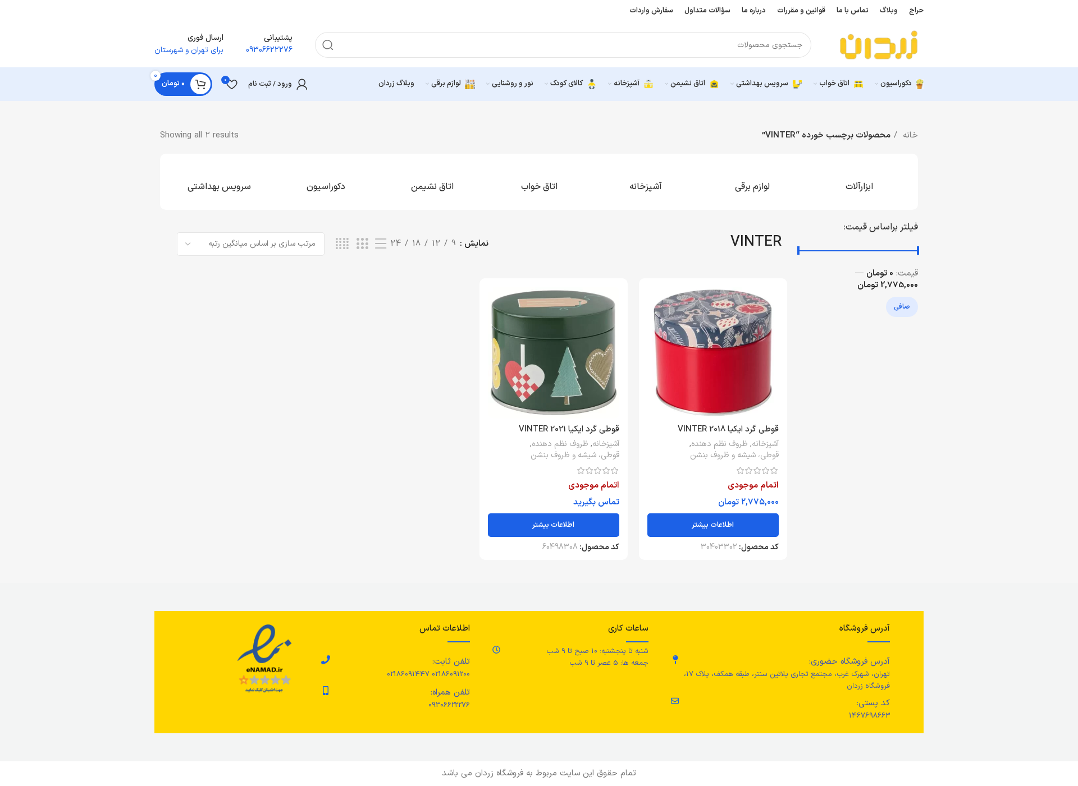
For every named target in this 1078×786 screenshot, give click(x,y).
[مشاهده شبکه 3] (362, 244)
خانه (909, 135)
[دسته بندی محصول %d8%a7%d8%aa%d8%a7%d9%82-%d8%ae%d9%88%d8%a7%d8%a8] (539, 182)
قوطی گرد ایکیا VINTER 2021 (569, 429)
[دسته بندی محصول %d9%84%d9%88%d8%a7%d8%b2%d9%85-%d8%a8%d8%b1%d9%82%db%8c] (752, 182)
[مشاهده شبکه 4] (342, 244)
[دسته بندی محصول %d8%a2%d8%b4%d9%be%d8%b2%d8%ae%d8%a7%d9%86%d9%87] (645, 182)
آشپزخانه (765, 444)
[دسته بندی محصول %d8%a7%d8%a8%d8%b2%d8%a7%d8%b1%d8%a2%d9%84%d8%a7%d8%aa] (859, 182)
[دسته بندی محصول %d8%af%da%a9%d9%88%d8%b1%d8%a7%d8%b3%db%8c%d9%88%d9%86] (325, 182)
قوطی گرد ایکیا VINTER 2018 (728, 429)
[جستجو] (328, 45)
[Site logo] (879, 44)
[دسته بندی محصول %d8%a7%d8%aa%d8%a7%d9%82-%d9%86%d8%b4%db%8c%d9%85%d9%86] (432, 182)
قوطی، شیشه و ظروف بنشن (734, 455)
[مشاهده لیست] (380, 244)
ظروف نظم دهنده (719, 444)
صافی (902, 307)
